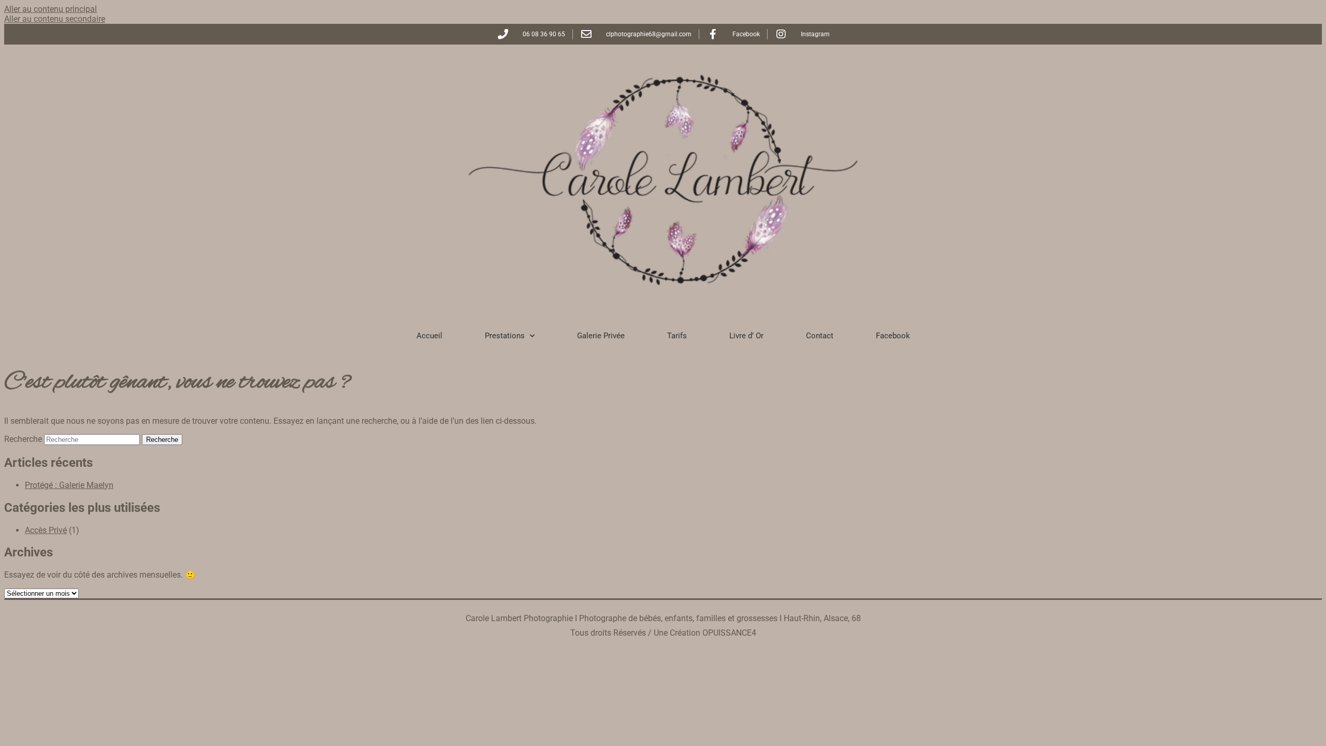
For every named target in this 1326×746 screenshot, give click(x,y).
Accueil (429, 335)
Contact (819, 335)
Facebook (893, 335)
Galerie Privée (601, 335)
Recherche (23, 439)
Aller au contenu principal (50, 9)
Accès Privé (46, 530)
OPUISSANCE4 (729, 633)
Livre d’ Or (746, 335)
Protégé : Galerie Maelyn (69, 485)
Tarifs (677, 335)
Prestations (505, 335)
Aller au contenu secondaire (54, 19)
